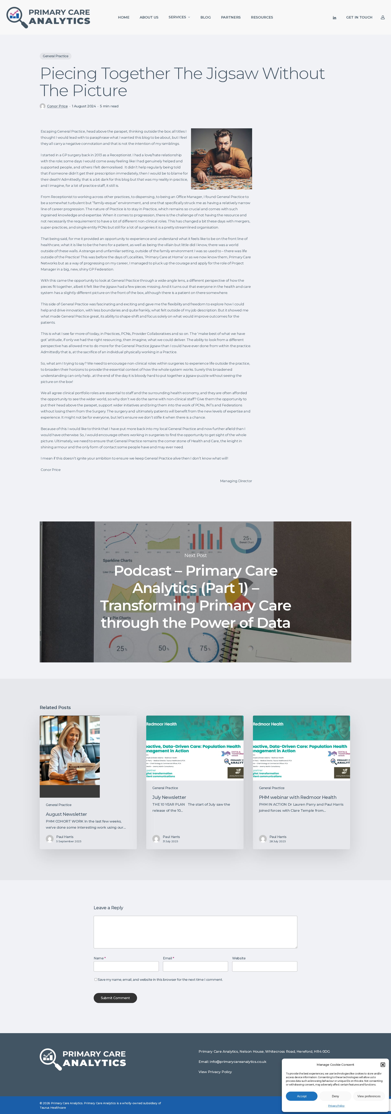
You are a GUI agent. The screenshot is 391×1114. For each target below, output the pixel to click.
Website (239, 958)
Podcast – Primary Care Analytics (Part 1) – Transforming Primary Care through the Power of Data (195, 591)
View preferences (369, 1096)
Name (100, 958)
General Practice (55, 56)
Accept (301, 1096)
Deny (335, 1096)
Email (168, 958)
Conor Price (57, 106)
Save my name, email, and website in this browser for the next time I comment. (160, 980)
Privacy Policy (336, 1105)
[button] (383, 1065)
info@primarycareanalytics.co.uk (238, 1062)
